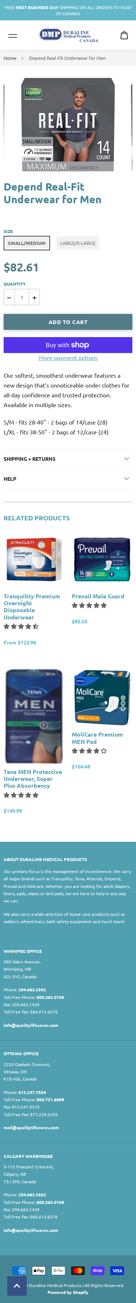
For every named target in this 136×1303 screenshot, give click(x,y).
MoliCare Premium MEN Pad (97, 738)
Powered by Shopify (68, 1292)
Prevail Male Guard (98, 596)
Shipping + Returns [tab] (29, 458)
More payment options (68, 357)
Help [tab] (10, 478)
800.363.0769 (50, 997)
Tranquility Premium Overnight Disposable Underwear (32, 606)
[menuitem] (124, 35)
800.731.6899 (50, 1099)
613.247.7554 (32, 1092)
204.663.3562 (32, 989)
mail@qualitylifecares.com (31, 1127)
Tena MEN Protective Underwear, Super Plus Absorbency (33, 778)
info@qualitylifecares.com (31, 1025)
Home (10, 58)
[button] (22, 626)
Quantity (15, 284)
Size (8, 231)
